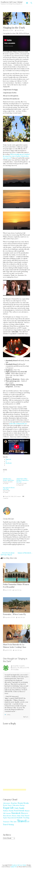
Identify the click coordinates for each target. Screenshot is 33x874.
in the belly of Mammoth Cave (18, 424)
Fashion (5, 811)
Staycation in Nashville (15, 818)
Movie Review (7, 816)
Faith (12, 496)
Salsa (18, 816)
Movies (14, 816)
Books (5, 805)
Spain (5, 818)
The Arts (13, 822)
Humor (27, 811)
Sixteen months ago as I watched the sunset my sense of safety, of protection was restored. (16, 156)
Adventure (6, 803)
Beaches (14, 803)
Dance (10, 805)
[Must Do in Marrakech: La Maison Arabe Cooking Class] (16, 642)
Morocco (24, 813)
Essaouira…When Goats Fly (14, 614)
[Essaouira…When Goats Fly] (16, 612)
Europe (22, 805)
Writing (11, 825)
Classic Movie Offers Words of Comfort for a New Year (22, 480)
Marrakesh (15, 813)
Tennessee (6, 822)
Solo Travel (25, 816)
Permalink (15, 670)
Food (16, 811)
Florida (11, 811)
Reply (26, 717)
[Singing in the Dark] (16, 24)
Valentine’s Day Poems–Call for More (8, 479)
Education (16, 805)
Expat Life (7, 496)
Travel (21, 821)
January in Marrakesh (25, 553)
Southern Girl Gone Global (11, 2)
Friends (21, 811)
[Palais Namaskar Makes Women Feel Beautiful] (16, 582)
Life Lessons (17, 496)
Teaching (26, 818)
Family (21, 808)
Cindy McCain (20, 30)
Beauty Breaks (23, 803)
